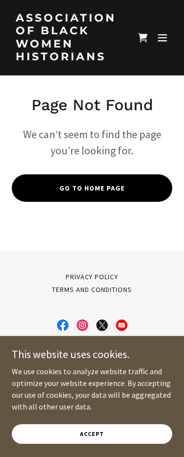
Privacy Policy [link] (92, 276)
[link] (68, 57)
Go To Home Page (92, 188)
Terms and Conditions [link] (92, 289)
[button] (143, 38)
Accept (92, 433)
